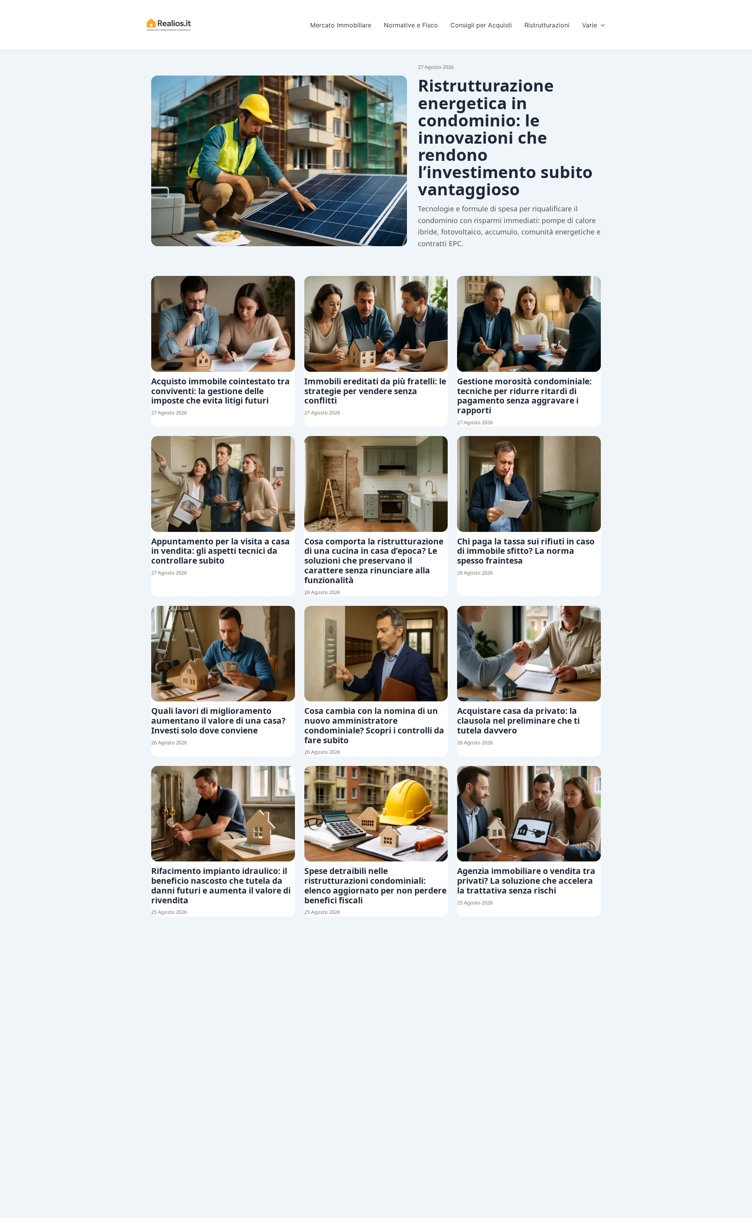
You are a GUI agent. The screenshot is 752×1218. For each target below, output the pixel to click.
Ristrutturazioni (546, 25)
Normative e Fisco (411, 25)
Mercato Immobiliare (340, 25)
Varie (589, 25)
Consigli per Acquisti (481, 25)
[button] (601, 25)
